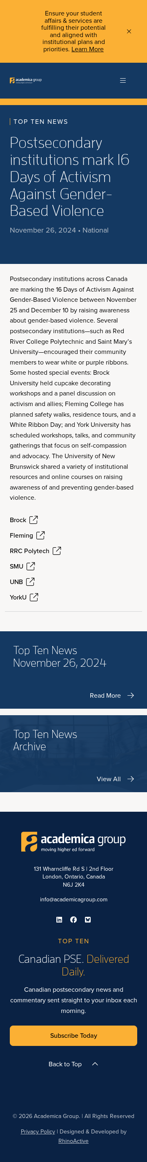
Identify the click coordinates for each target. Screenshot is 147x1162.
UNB (16, 582)
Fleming (21, 536)
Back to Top (65, 1064)
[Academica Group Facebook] (73, 919)
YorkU (18, 597)
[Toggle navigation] (123, 80)
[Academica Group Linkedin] (59, 919)
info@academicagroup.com (73, 899)
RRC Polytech (29, 551)
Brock (18, 520)
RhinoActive (73, 1141)
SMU (16, 566)
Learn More (87, 49)
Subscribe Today (73, 1035)
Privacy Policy (38, 1131)
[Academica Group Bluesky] (88, 919)
